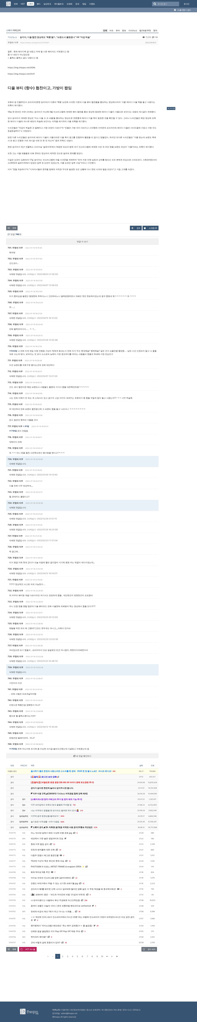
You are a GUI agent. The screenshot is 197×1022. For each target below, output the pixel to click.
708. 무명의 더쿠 (15, 324)
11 (54, 844)
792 (74, 805)
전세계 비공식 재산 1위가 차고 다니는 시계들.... (52, 911)
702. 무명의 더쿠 (15, 258)
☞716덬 (13, 431)
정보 (124, 30)
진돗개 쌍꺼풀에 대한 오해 (43, 849)
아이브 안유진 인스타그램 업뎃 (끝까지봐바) (51, 878)
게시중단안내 (107, 1010)
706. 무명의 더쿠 (15, 302)
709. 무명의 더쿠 (15, 335)
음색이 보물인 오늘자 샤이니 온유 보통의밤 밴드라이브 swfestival (61, 906)
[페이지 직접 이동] (107, 956)
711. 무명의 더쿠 (15, 360)
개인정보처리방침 (77, 1010)
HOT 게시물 (30, 949)
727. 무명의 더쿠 (15, 536)
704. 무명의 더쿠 (15, 280)
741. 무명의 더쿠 (15, 689)
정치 (155, 30)
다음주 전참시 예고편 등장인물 (45, 855)
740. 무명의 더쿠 (15, 678)
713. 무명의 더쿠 (15, 382)
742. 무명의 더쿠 (15, 700)
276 (81, 811)
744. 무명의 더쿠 (15, 722)
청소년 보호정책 (93, 1010)
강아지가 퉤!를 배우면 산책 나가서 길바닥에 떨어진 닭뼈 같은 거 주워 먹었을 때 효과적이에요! (73, 889)
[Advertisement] (179, 60)
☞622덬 (13, 351)
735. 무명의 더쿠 (15, 623)
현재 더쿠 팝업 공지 (40, 844)
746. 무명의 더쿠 (15, 744)
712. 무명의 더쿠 (15, 371)
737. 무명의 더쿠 (15, 645)
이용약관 (65, 1010)
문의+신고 (127, 1010)
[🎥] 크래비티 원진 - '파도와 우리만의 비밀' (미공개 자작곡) (58, 894)
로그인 (186, 4)
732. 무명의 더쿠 (15, 590)
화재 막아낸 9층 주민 (40, 872)
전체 (105, 30)
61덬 (27, 426)
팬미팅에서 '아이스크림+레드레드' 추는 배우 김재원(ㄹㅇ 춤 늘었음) (61, 925)
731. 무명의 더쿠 (15, 579)
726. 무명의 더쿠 (15, 525)
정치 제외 (151, 949)
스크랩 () (153, 228)
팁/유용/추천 (145, 30)
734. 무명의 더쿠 (15, 612)
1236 (95, 827)
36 (79, 912)
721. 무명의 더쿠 (15, 470)
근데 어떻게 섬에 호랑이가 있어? (45, 942)
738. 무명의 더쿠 (15, 656)
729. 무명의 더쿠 (15, 557)
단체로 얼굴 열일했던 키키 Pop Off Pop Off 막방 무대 (55, 931)
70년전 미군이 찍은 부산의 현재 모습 (47, 861)
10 (60, 850)
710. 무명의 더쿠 (15, 346)
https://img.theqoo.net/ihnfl (21, 74)
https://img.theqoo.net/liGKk (21, 67)
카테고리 (13, 30)
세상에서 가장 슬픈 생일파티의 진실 (47, 838)
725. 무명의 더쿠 (15, 514)
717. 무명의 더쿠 (15, 426)
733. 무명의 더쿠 (15, 601)
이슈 (111, 30)
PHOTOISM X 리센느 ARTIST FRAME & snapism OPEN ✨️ (57, 866)
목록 (14, 228)
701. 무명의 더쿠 (15, 247)
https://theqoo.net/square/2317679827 (34, 43)
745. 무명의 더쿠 (15, 733)
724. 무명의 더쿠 (15, 503)
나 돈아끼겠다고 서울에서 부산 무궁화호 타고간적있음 (55, 900)
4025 (62, 822)
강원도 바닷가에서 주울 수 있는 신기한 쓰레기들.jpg (54, 883)
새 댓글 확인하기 (83, 756)
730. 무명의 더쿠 (15, 569)
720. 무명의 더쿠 (15, 459)
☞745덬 (13, 749)
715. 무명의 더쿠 (15, 404)
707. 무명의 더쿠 (15, 313)
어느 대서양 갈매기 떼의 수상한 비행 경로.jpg (51, 833)
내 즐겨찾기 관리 (184, 10)
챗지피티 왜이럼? (38, 937)
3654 (62, 816)
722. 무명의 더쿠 (15, 481)
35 (66, 943)
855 (114, 771)
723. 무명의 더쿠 (15, 492)
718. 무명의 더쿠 (15, 437)
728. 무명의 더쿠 (15, 547)
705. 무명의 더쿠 (15, 291)
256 (85, 900)
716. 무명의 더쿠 (15, 415)
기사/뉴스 (132, 30)
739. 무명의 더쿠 (15, 667)
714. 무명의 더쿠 (15, 393)
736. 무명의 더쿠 (15, 634)
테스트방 (117, 1010)
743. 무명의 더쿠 (15, 711)
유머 (118, 30)
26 (97, 926)
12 (76, 878)
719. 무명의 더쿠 (15, 448)
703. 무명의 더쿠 (15, 269)
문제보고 (137, 1010)
